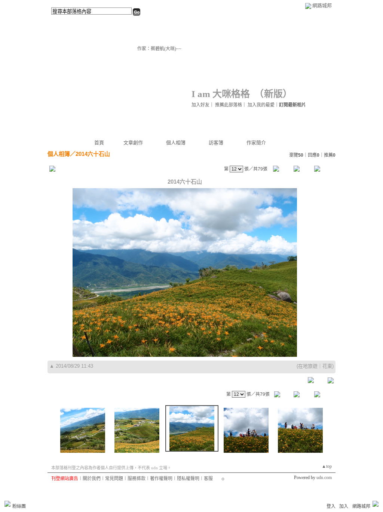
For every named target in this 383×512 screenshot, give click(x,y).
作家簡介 (256, 142)
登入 (331, 506)
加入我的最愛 (261, 105)
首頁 (99, 142)
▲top (327, 466)
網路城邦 (322, 5)
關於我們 (92, 478)
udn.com (324, 477)
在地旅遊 (308, 366)
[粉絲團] (7, 504)
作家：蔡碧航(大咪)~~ (159, 48)
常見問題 (114, 478)
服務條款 (136, 478)
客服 (208, 478)
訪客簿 (216, 142)
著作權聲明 (161, 478)
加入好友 (200, 105)
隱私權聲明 (188, 478)
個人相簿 (176, 142)
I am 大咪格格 (221, 94)
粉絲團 (19, 506)
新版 (273, 94)
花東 (327, 366)
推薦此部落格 (228, 105)
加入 (343, 506)
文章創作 (133, 142)
